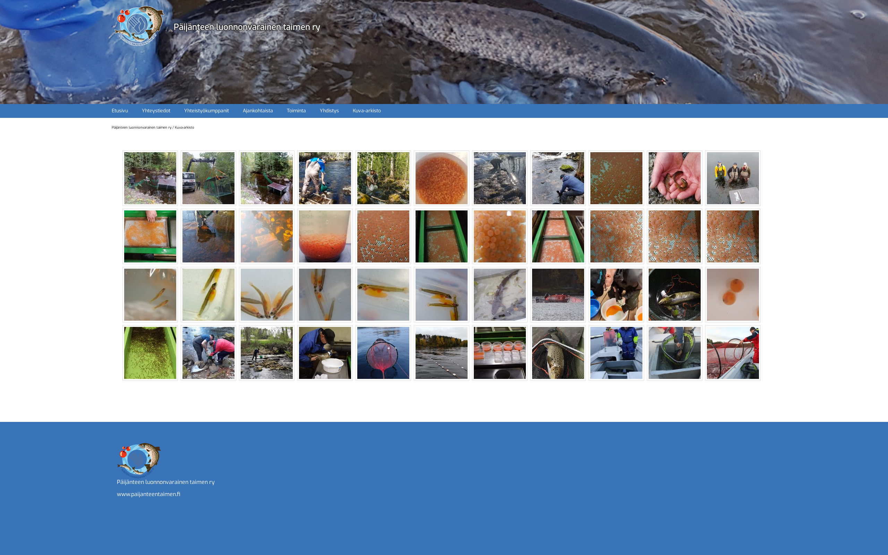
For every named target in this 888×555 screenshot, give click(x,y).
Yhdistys (329, 110)
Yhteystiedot (156, 110)
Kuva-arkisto (367, 110)
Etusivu (120, 110)
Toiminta (296, 110)
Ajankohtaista (258, 110)
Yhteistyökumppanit (206, 110)
